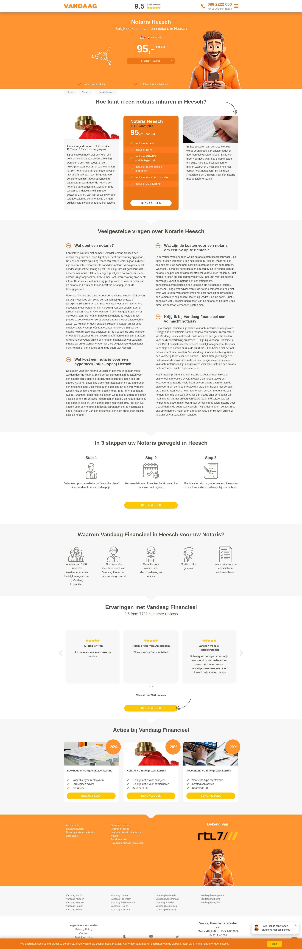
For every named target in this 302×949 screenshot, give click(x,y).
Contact (83, 933)
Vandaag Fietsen (119, 906)
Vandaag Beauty (74, 906)
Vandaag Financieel (166, 909)
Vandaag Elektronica (166, 906)
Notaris (114, 835)
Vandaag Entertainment (123, 902)
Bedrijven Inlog (83, 937)
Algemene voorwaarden (84, 925)
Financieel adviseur (121, 825)
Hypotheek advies (120, 828)
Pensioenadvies (119, 839)
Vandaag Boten (74, 909)
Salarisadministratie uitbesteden (127, 843)
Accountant (72, 825)
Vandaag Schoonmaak (167, 898)
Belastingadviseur (75, 828)
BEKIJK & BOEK (151, 203)
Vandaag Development (212, 895)
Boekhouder (72, 835)
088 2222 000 (220, 4)
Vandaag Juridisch (120, 909)
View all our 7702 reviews (151, 695)
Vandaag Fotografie (210, 902)
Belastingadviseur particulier (80, 832)
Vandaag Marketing (210, 898)
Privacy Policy (83, 929)
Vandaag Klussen (75, 898)
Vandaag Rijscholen (121, 898)
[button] (67, 245)
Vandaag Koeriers (75, 902)
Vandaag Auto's (74, 895)
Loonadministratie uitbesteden (126, 832)
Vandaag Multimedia (166, 895)
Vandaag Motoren (120, 895)
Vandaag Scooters (165, 902)
